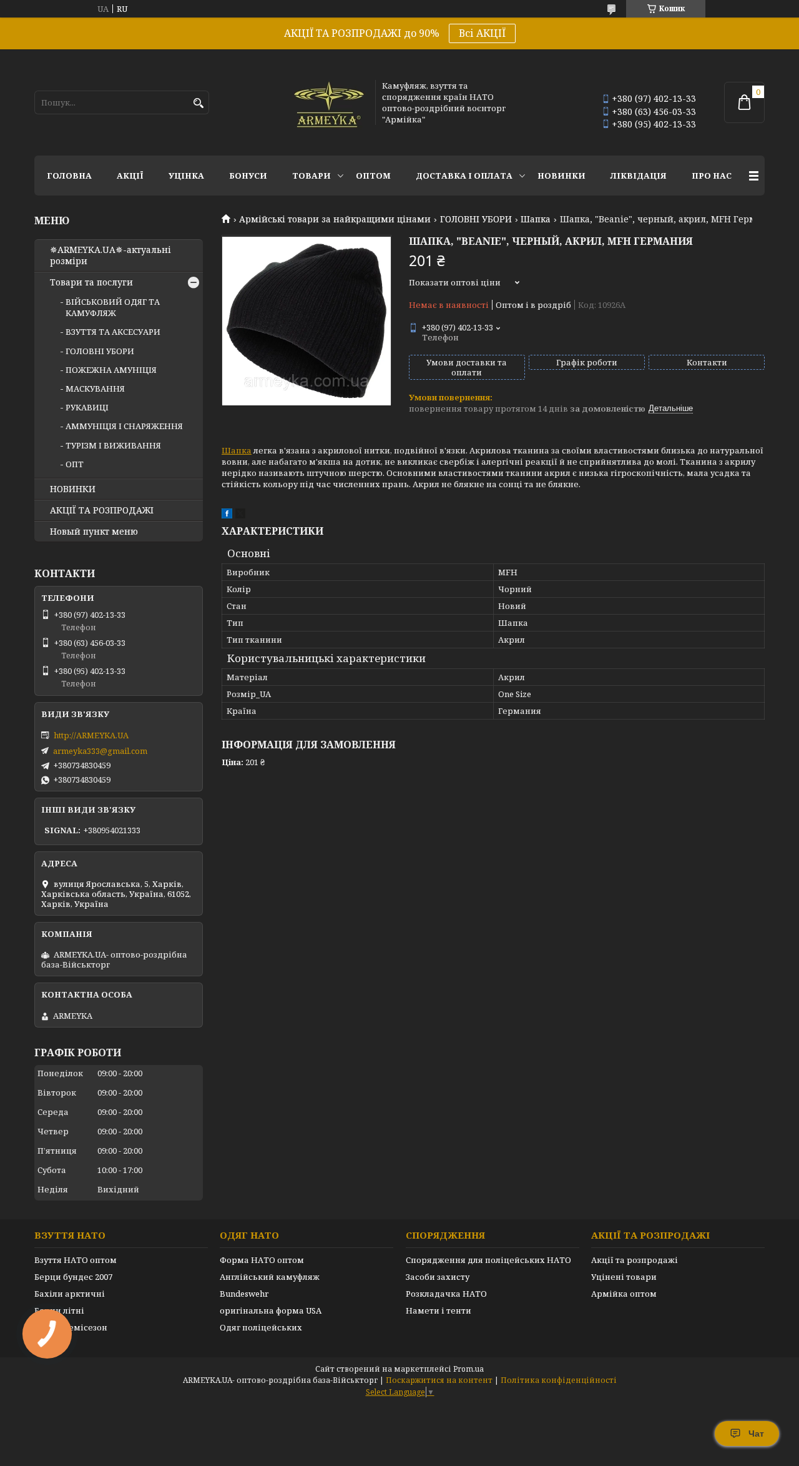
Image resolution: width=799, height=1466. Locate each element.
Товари (311, 175)
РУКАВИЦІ (87, 407)
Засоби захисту (437, 1276)
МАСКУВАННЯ (95, 388)
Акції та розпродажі (634, 1259)
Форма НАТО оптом (262, 1259)
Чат (756, 1434)
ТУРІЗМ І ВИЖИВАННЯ (113, 445)
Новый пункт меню (94, 531)
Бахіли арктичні (69, 1293)
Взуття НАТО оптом (75, 1259)
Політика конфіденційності (559, 1380)
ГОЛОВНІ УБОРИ (476, 219)
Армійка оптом (624, 1293)
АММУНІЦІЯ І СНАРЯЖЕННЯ (124, 426)
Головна (69, 175)
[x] (240, 515)
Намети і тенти (438, 1310)
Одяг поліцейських (261, 1327)
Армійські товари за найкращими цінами (335, 219)
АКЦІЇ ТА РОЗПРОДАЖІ (102, 510)
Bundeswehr (244, 1293)
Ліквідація (638, 175)
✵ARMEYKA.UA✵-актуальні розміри (110, 255)
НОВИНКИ (561, 175)
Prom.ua (468, 1369)
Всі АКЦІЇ (482, 33)
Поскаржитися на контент (439, 1380)
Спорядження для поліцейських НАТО (488, 1259)
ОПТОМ (373, 175)
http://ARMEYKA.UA (91, 735)
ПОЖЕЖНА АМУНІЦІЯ (111, 369)
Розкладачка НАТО (446, 1293)
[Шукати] (198, 103)
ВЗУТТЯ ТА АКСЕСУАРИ (113, 331)
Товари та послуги (91, 282)
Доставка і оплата (464, 175)
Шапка (536, 219)
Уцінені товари (624, 1276)
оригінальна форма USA (270, 1310)
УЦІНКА (186, 175)
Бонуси (248, 175)
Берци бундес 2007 (73, 1276)
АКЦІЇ (130, 175)
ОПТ (75, 464)
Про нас (712, 175)
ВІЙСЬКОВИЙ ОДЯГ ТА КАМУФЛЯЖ (113, 307)
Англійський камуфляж (270, 1276)
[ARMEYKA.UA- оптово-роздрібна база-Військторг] (329, 102)
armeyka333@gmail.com (100, 751)
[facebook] (227, 515)
